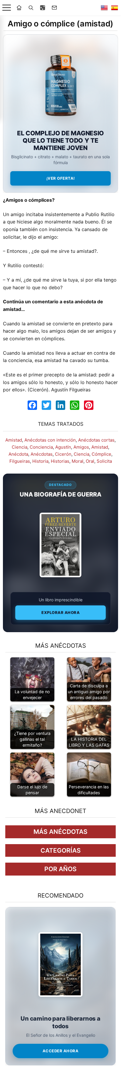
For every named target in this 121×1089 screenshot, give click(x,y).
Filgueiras (19, 461)
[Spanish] (114, 7)
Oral (90, 461)
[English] (104, 7)
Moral (77, 461)
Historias (60, 461)
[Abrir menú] (6, 7)
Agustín (63, 447)
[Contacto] (54, 7)
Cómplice (101, 454)
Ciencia (19, 447)
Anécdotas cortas (96, 440)
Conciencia (41, 447)
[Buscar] (30, 7)
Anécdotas (42, 454)
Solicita (104, 461)
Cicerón (63, 454)
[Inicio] (19, 7)
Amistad (13, 440)
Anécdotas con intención (50, 440)
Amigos (81, 447)
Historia (40, 461)
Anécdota (18, 454)
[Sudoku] (42, 7)
